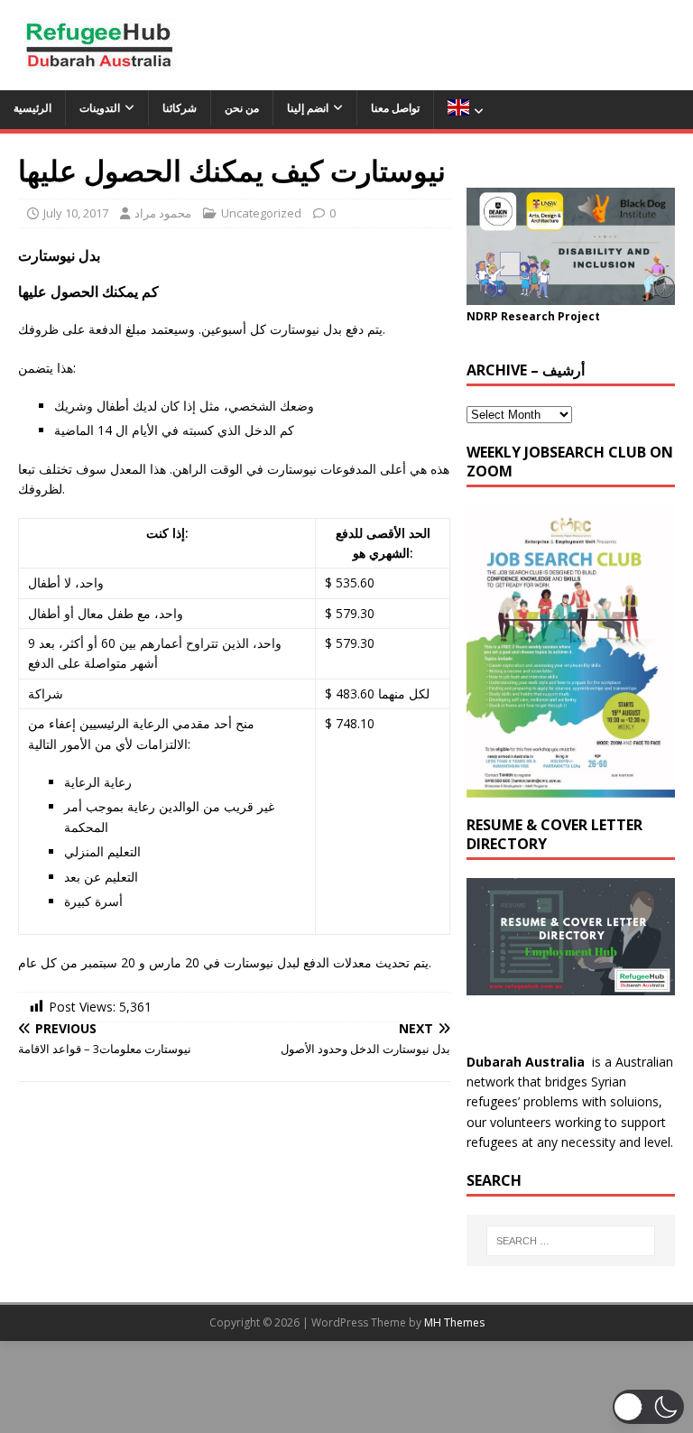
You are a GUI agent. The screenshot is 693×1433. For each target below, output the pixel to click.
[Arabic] (465, 109)
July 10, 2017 (75, 213)
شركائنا (179, 108)
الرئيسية (32, 108)
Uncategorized (261, 213)
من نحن (242, 108)
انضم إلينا (307, 108)
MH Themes (454, 1322)
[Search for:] (570, 1240)
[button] (648, 1407)
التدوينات (99, 108)
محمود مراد (162, 213)
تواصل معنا (395, 108)
